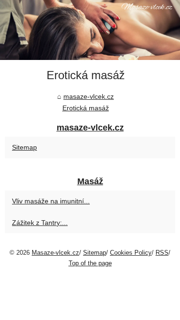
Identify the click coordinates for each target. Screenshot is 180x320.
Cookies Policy (131, 252)
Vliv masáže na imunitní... (51, 201)
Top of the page (90, 263)
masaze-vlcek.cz (88, 96)
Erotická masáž (85, 108)
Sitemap (24, 147)
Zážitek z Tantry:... (40, 222)
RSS (162, 252)
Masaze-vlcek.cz (55, 252)
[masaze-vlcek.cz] (90, 30)
